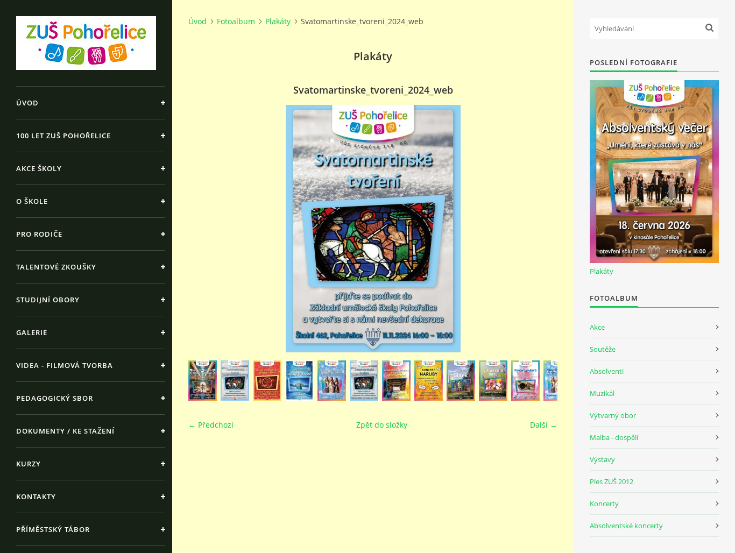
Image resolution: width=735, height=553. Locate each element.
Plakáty (278, 21)
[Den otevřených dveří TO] (202, 380)
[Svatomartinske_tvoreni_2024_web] (364, 380)
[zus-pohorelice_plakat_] (331, 380)
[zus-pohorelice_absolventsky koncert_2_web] (396, 380)
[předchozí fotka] (206, 228)
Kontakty (36, 496)
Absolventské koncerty (626, 525)
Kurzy (28, 464)
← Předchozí (211, 425)
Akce (597, 327)
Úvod (27, 103)
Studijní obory (48, 299)
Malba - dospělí (614, 437)
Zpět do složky (381, 425)
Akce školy (39, 168)
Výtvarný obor (613, 415)
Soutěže (603, 349)
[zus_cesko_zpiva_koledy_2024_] (267, 380)
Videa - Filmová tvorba (64, 365)
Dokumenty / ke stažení (65, 431)
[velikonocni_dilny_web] (493, 380)
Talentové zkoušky (56, 267)
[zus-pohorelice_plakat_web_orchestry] (525, 380)
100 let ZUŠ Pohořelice (63, 135)
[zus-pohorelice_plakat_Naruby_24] (428, 380)
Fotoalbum (236, 21)
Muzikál (602, 393)
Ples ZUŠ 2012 (611, 481)
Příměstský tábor (53, 529)
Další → (543, 425)
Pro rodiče (39, 234)
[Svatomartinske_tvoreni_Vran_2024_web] (235, 380)
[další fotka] (540, 228)
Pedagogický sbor (54, 398)
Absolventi (607, 371)
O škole (32, 201)
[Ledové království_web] (299, 380)
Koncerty (604, 503)
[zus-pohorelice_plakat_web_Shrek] (461, 380)
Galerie (31, 332)
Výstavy (602, 459)
